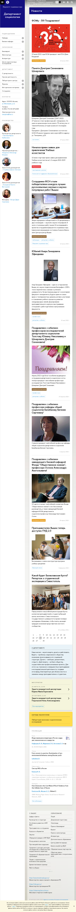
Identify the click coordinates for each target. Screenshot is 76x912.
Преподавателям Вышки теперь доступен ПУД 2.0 (48, 529)
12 (54, 635)
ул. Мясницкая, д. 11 (8, 103)
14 (61, 635)
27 (37, 641)
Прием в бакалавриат (58, 826)
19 (44, 638)
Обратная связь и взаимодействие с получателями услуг (61, 854)
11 (50, 635)
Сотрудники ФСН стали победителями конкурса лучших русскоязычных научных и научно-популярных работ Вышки (49, 185)
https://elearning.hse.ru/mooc (38, 890)
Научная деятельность (9, 77)
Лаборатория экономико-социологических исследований (47, 721)
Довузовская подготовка (59, 820)
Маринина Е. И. (48, 743)
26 (33, 641)
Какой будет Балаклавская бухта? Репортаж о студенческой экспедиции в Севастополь (50, 578)
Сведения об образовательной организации (39, 855)
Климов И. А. (36, 772)
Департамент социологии (12, 15)
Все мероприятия (38, 706)
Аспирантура (55, 836)
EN (59, 2)
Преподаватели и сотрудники (39, 828)
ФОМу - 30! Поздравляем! (46, 20)
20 (47, 638)
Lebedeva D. (36, 759)
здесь (46, 904)
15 (64, 635)
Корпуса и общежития (36, 831)
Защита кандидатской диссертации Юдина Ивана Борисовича (46, 690)
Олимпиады (54, 823)
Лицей (53, 816)
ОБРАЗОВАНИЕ (56, 813)
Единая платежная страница (38, 864)
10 (47, 635)
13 (57, 635)
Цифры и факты (34, 816)
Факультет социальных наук (12, 7)
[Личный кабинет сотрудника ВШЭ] (67, 2)
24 (61, 638)
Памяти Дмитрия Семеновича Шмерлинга (47, 70)
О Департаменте (38, 648)
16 (33, 638)
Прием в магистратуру (58, 833)
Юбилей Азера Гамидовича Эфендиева (46, 253)
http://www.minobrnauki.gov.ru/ (39, 878)
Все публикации (37, 801)
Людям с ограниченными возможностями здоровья (37, 860)
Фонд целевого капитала (37, 841)
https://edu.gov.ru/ (35, 884)
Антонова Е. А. (58, 743)
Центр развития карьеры (59, 843)
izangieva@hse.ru (7, 114)
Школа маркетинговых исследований (9, 62)
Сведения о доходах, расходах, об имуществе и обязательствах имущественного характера (39, 849)
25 (65, 638)
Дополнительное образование (61, 839)
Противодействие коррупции (39, 844)
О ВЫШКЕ (32, 813)
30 (44, 641)
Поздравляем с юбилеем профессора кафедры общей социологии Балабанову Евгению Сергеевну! (49, 408)
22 (55, 638)
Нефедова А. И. (37, 743)
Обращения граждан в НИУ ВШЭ (39, 838)
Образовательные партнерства (61, 849)
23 (58, 638)
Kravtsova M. (36, 791)
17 (37, 638)
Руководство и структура (37, 820)
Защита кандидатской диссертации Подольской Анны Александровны (46, 699)
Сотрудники (6, 91)
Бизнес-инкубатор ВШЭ (58, 846)
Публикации (37, 731)
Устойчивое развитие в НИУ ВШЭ (38, 824)
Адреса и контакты (48, 899)
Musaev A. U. (45, 791)
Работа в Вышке (34, 868)
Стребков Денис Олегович (12, 170)
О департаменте (7, 73)
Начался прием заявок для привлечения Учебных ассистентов (45, 150)
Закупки (31, 835)
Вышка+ (53, 830)
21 (51, 638)
